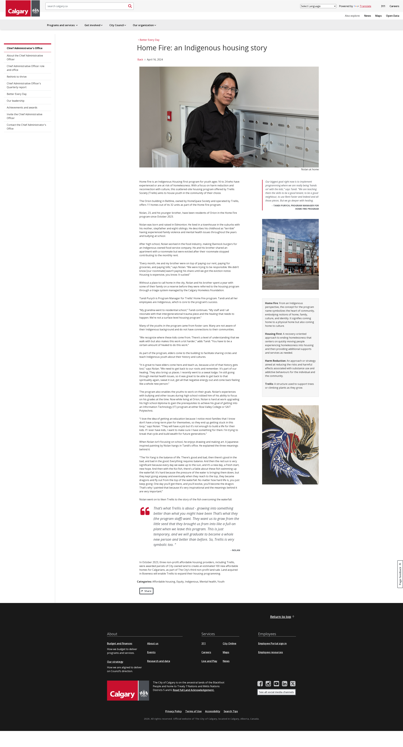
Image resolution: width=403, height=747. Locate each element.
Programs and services (61, 25)
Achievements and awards (22, 107)
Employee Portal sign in (272, 643)
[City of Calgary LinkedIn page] (284, 684)
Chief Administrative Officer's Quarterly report (24, 85)
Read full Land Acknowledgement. (193, 690)
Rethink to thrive (17, 76)
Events (151, 652)
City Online (229, 643)
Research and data (158, 661)
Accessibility (212, 711)
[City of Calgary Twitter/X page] (293, 684)
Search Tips (231, 711)
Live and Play (209, 661)
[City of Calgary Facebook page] (260, 684)
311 (383, 6)
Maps (378, 15)
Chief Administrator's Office (25, 48)
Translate (365, 6)
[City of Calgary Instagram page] (268, 684)
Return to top (280, 616)
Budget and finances (119, 643)
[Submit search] (130, 6)
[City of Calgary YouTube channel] (276, 684)
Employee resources (270, 652)
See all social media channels (276, 692)
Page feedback (400, 575)
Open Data (392, 15)
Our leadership (15, 100)
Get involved (92, 25)
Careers (394, 6)
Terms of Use (193, 711)
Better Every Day (17, 94)
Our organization (143, 25)
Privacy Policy (173, 711)
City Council (116, 25)
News (367, 15)
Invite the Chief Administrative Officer (24, 116)
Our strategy (115, 661)
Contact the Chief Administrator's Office (26, 126)
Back (140, 59)
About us (152, 643)
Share (147, 591)
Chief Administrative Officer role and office (25, 68)
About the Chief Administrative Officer (25, 57)
